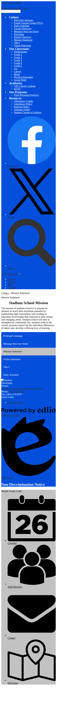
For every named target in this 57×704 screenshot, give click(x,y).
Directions (19, 34)
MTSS (17, 89)
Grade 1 (18, 54)
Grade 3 (18, 60)
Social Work (20, 80)
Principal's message (23, 20)
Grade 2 (18, 57)
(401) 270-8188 (17, 391)
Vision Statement (22, 45)
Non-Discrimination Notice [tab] (23, 484)
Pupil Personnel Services (26, 95)
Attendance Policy (23, 104)
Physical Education (23, 77)
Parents (11, 279)
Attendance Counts (23, 101)
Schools (12, 282)
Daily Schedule (21, 25)
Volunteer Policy (22, 109)
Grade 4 (18, 63)
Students (12, 287)
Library (17, 71)
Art (15, 68)
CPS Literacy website (25, 86)
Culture (5, 293)
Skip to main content (11, 2)
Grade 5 (18, 65)
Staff (10, 285)
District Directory (22, 37)
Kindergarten (20, 51)
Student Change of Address (27, 112)
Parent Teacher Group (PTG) (28, 23)
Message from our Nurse (26, 31)
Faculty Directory (23, 28)
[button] (14, 17)
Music (17, 74)
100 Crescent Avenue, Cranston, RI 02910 (22, 388)
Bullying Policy (22, 106)
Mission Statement (23, 40)
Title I (17, 42)
